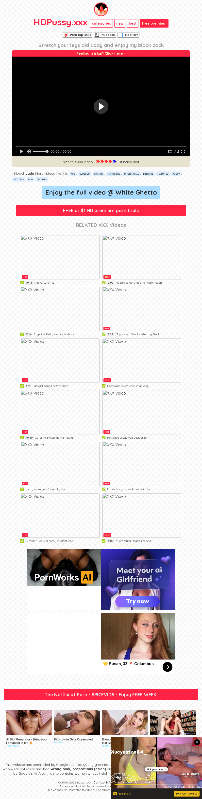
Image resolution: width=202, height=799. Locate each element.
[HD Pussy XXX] (101, 9)
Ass (73, 173)
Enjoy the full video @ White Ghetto (101, 192)
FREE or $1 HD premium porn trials (101, 210)
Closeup (84, 173)
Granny (98, 173)
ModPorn (131, 35)
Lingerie (148, 173)
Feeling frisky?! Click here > (101, 53)
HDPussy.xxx (60, 22)
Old (30, 179)
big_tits (42, 179)
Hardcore (113, 173)
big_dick (19, 179)
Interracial (131, 173)
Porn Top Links (80, 35)
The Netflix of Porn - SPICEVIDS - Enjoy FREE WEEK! (101, 694)
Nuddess (108, 35)
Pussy (176, 173)
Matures (162, 173)
